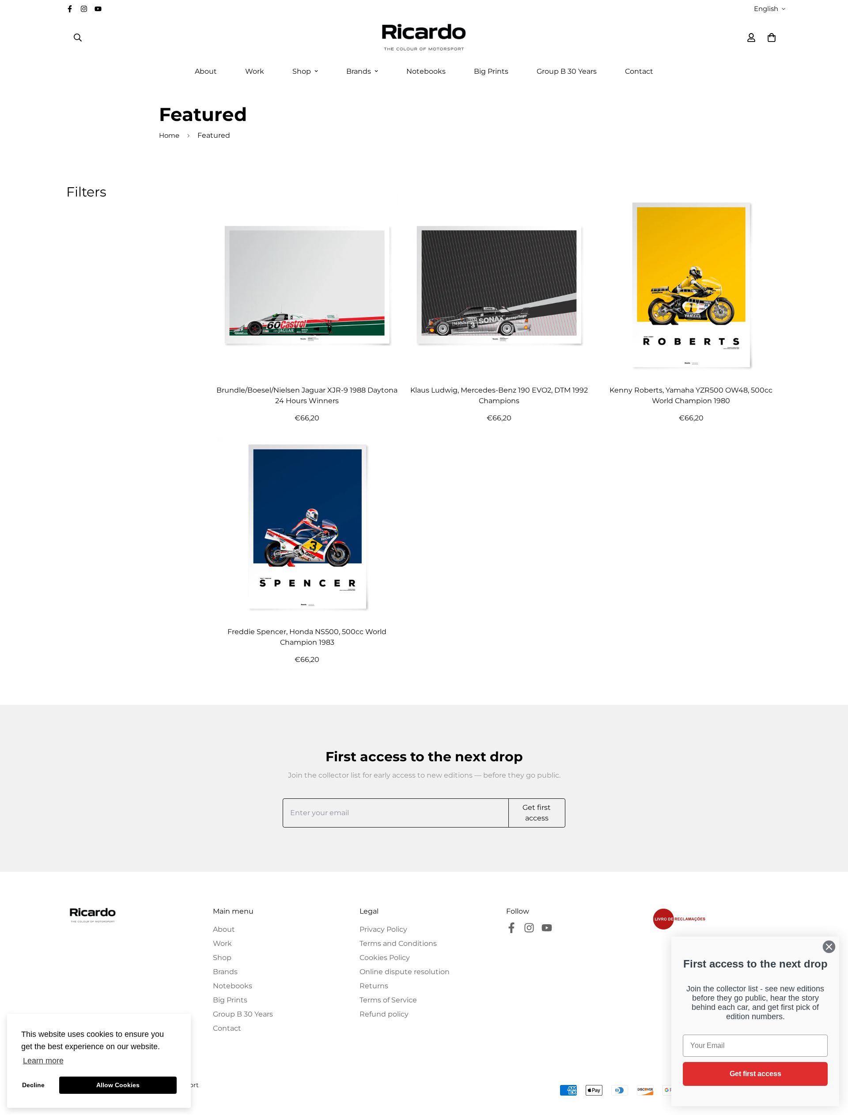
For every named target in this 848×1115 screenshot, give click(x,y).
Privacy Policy (383, 929)
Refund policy (384, 1014)
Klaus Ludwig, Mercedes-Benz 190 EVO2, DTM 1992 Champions (499, 395)
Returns (374, 986)
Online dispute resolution (405, 972)
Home (169, 135)
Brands (358, 71)
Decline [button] (33, 1085)
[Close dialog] (829, 946)
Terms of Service (388, 1000)
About (206, 71)
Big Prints (491, 71)
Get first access (755, 1073)
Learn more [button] (43, 1060)
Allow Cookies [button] (118, 1085)
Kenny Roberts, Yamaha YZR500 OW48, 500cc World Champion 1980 (691, 395)
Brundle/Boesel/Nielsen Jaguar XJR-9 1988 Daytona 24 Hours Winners (307, 395)
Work (254, 71)
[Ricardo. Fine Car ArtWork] (424, 37)
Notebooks (426, 71)
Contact (639, 71)
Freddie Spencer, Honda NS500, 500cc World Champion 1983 (306, 636)
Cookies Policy (385, 957)
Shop (301, 71)
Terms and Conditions (398, 943)
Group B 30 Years (567, 71)
